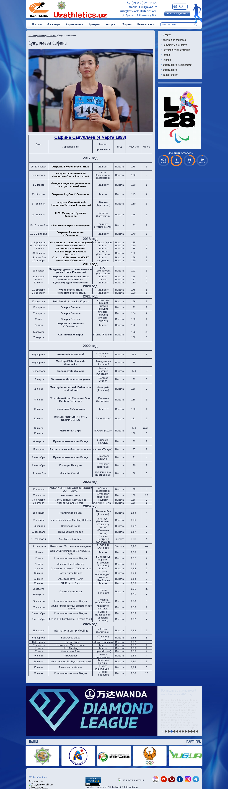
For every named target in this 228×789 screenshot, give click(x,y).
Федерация (54, 24)
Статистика (51, 35)
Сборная (127, 24)
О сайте (167, 35)
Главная (32, 35)
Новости (37, 24)
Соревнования (74, 24)
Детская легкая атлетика (176, 49)
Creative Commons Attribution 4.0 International (112, 787)
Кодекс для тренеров (174, 40)
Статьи (166, 54)
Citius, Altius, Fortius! (177, 13)
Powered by (36, 781)
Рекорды (111, 24)
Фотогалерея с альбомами (177, 64)
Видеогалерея (170, 74)
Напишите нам (145, 24)
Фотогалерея (170, 69)
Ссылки (167, 59)
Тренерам (94, 24)
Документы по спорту (175, 44)
